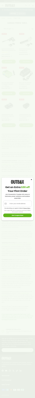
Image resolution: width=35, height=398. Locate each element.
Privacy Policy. (27, 208)
